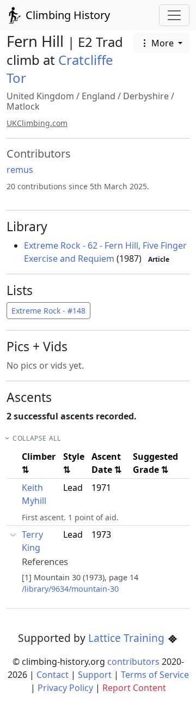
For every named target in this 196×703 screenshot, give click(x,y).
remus (20, 170)
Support (95, 675)
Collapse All (36, 438)
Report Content (134, 688)
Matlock (23, 106)
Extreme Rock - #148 (48, 310)
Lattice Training (127, 637)
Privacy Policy (65, 688)
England (98, 96)
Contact (52, 675)
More (162, 43)
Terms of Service (155, 675)
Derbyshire (146, 96)
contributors (133, 662)
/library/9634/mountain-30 (70, 589)
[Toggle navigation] (174, 15)
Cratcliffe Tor (60, 69)
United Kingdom (40, 96)
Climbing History (66, 15)
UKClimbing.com (37, 123)
